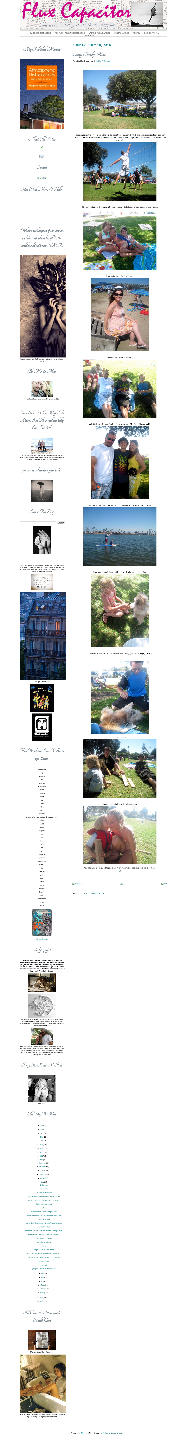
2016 (42, 1137)
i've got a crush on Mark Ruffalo (44, 1250)
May (42, 1277)
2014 (41, 1144)
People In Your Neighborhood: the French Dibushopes (44, 1215)
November (42, 1167)
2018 (42, 1129)
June (43, 1273)
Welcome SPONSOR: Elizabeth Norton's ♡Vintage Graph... (44, 1231)
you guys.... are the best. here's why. (44, 1269)
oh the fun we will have (44, 1242)
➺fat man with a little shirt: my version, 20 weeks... (44, 1234)
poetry (136, 33)
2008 (41, 1301)
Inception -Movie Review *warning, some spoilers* (44, 1200)
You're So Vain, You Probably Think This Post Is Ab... (44, 1196)
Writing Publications (99, 33)
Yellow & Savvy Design (112, 1433)
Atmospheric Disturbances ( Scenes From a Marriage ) (44, 1223)
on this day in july (44, 1261)
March (42, 1285)
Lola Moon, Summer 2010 (44, 1193)
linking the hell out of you (44, 1204)
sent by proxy (44, 1189)
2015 (42, 1141)
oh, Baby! (44, 1208)
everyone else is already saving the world (44, 1212)
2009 (41, 1297)
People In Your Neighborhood (70, 33)
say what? (44, 1265)
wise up (43, 1246)
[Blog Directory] (42, 939)
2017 (42, 1133)
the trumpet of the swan (44, 1238)
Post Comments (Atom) (94, 893)
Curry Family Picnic (89, 54)
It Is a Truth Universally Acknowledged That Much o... (44, 1253)
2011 (41, 1156)
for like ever (44, 1185)
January (43, 1292)
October (43, 1170)
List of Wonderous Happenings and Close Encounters (44, 1257)
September (42, 1174)
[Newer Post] (77, 884)
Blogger (84, 1433)
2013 (41, 1148)
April (42, 1281)
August (42, 1178)
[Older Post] (164, 884)
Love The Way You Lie (44, 1227)
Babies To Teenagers (40, 33)
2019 (42, 1125)
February (43, 1289)
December (42, 1163)
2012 (41, 1152)
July (42, 1182)
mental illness (121, 33)
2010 (41, 1160)
